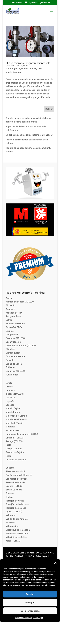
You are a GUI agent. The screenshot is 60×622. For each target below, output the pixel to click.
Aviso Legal (38, 618)
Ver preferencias (30, 611)
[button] (55, 562)
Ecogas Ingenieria (19, 68)
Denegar (30, 602)
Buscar (49, 109)
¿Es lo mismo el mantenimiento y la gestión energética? (28, 64)
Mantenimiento (13, 72)
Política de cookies (23, 618)
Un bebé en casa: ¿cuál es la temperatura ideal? (30, 135)
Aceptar (30, 594)
